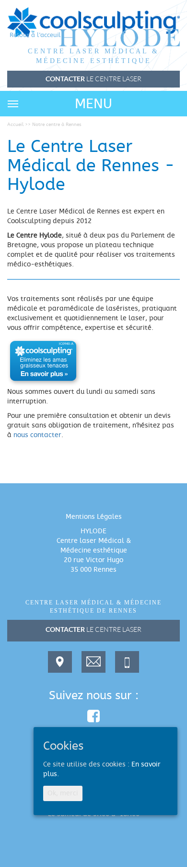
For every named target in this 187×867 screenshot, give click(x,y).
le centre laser (93, 629)
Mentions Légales (94, 517)
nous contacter (37, 435)
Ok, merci (62, 793)
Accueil (15, 124)
